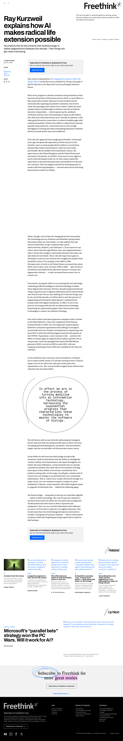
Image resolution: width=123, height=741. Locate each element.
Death (5, 73)
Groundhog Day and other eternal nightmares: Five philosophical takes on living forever (108, 579)
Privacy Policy (114, 733)
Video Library (80, 716)
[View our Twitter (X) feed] (21, 734)
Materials (102, 719)
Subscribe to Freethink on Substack (61, 686)
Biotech (102, 721)
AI (4, 70)
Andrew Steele (32, 590)
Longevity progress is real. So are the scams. (37, 577)
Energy (101, 712)
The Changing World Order (108, 714)
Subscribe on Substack (14, 726)
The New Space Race (106, 717)
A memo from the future (14, 576)
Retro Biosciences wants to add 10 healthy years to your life (61, 577)
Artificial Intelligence (106, 708)
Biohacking (7, 71)
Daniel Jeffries (9, 587)
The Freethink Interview (83, 710)
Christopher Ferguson (82, 592)
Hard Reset (79, 708)
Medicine (6, 75)
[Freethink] (103, 5)
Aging (29, 573)
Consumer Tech (104, 716)
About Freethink (57, 708)
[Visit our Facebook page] (16, 734)
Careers (54, 712)
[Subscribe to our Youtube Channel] (5, 734)
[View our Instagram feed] (10, 734)
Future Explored (81, 712)
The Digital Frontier (105, 710)
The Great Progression (83, 714)
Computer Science (9, 627)
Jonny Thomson (104, 596)
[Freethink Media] (25, 705)
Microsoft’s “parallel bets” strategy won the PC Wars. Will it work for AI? (31, 635)
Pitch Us (54, 714)
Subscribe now (37, 70)
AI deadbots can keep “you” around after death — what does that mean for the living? (85, 578)
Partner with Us (57, 710)
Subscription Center (60, 693)
